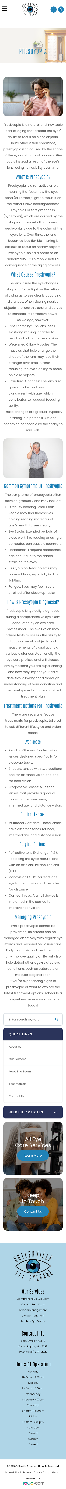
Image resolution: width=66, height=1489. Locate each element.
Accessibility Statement (18, 1472)
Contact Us (16, 1096)
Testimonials (17, 1084)
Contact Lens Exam (33, 1304)
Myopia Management (33, 1310)
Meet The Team (20, 1071)
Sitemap (56, 1472)
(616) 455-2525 (37, 1352)
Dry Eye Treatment (33, 1315)
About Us (15, 1047)
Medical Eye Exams (33, 1321)
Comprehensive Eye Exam (33, 1299)
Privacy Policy (41, 1472)
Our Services (17, 1059)
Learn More (33, 1155)
